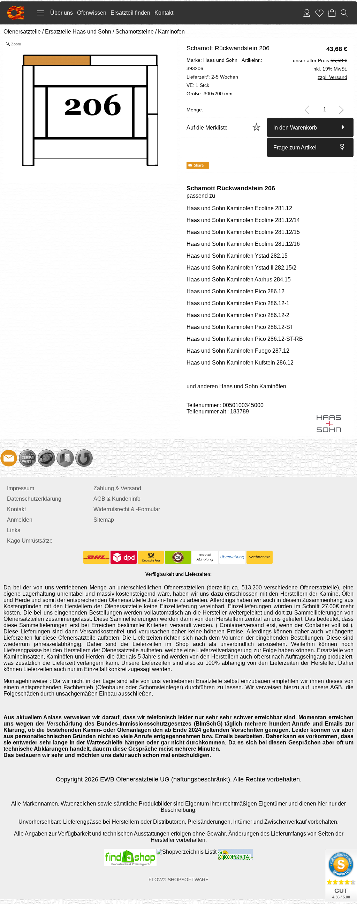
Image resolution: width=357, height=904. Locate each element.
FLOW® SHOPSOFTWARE (178, 879)
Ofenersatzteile (22, 32)
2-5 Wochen (212, 77)
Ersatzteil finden (130, 13)
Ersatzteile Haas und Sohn (78, 32)
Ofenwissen (91, 13)
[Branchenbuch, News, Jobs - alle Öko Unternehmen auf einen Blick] (235, 852)
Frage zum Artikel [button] (295, 147)
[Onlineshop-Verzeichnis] (187, 852)
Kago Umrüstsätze (30, 541)
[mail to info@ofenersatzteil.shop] (8, 458)
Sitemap (103, 520)
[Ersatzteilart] (27, 458)
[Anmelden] (306, 12)
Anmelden (19, 520)
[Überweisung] (232, 557)
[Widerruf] (84, 458)
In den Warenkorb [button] (295, 128)
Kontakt (163, 13)
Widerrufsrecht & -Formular (126, 509)
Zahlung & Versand (117, 488)
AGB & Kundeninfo (116, 499)
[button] (40, 12)
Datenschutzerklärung (34, 499)
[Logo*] (15, 9)
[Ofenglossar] (65, 458)
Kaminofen (171, 32)
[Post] (151, 557)
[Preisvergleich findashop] (130, 852)
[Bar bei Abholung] (205, 557)
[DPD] (124, 557)
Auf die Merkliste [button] (207, 128)
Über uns (61, 13)
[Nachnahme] (259, 557)
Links (13, 530)
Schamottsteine (134, 32)
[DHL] (96, 557)
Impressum (20, 488)
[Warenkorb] (331, 12)
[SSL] (178, 557)
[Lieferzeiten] (46, 458)
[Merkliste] (319, 12)
